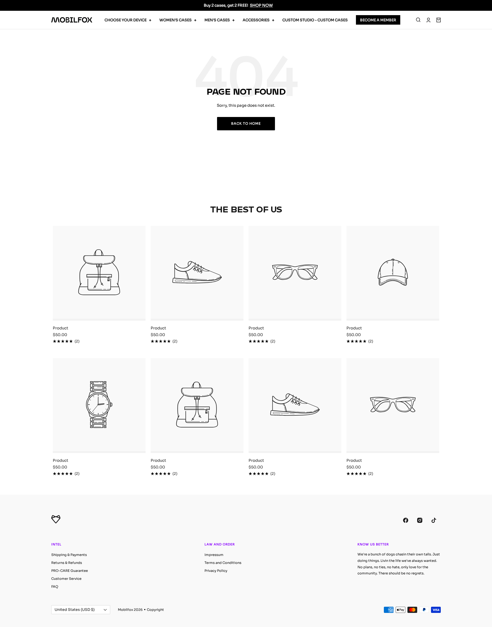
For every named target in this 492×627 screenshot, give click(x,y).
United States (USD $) (75, 609)
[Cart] (438, 20)
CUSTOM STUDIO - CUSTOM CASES (315, 20)
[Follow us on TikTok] (434, 520)
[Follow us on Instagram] (420, 520)
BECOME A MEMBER (378, 20)
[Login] (428, 20)
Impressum (213, 554)
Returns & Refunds (66, 562)
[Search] (418, 20)
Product (60, 328)
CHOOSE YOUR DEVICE (126, 20)
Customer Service (66, 578)
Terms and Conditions (222, 562)
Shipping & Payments (69, 554)
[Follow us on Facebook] (405, 520)
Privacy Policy (215, 570)
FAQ (54, 586)
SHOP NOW (261, 5)
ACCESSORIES (256, 20)
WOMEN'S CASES (175, 20)
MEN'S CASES (217, 20)
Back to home (246, 123)
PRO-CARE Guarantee (69, 570)
